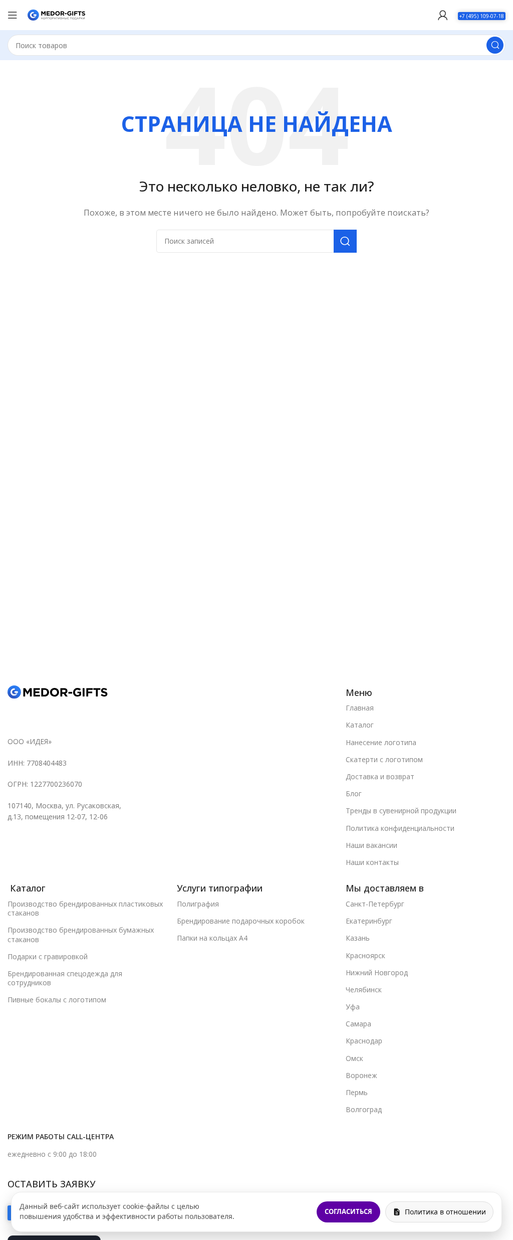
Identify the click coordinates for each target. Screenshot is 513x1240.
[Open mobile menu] (13, 15)
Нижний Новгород (377, 972)
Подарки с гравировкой (48, 956)
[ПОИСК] (494, 45)
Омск (354, 1058)
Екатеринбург (369, 921)
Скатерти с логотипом (384, 759)
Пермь (357, 1092)
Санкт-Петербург (375, 904)
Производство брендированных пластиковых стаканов (85, 908)
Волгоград (364, 1109)
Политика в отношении (445, 1211)
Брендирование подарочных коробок (241, 921)
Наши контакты (372, 862)
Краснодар (364, 1040)
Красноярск (365, 955)
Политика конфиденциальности (400, 828)
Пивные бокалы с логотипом (57, 999)
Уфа (353, 1006)
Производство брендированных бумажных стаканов (81, 934)
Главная (360, 708)
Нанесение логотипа (381, 742)
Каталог (360, 725)
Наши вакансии (371, 845)
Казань (358, 938)
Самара (358, 1023)
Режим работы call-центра (61, 1136)
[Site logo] (56, 14)
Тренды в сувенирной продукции (401, 810)
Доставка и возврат (380, 776)
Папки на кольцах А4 (212, 938)
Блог (354, 793)
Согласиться (348, 1211)
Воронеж (361, 1075)
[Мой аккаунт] (443, 15)
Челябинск (364, 989)
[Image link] (58, 691)
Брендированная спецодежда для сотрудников (65, 978)
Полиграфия (198, 904)
